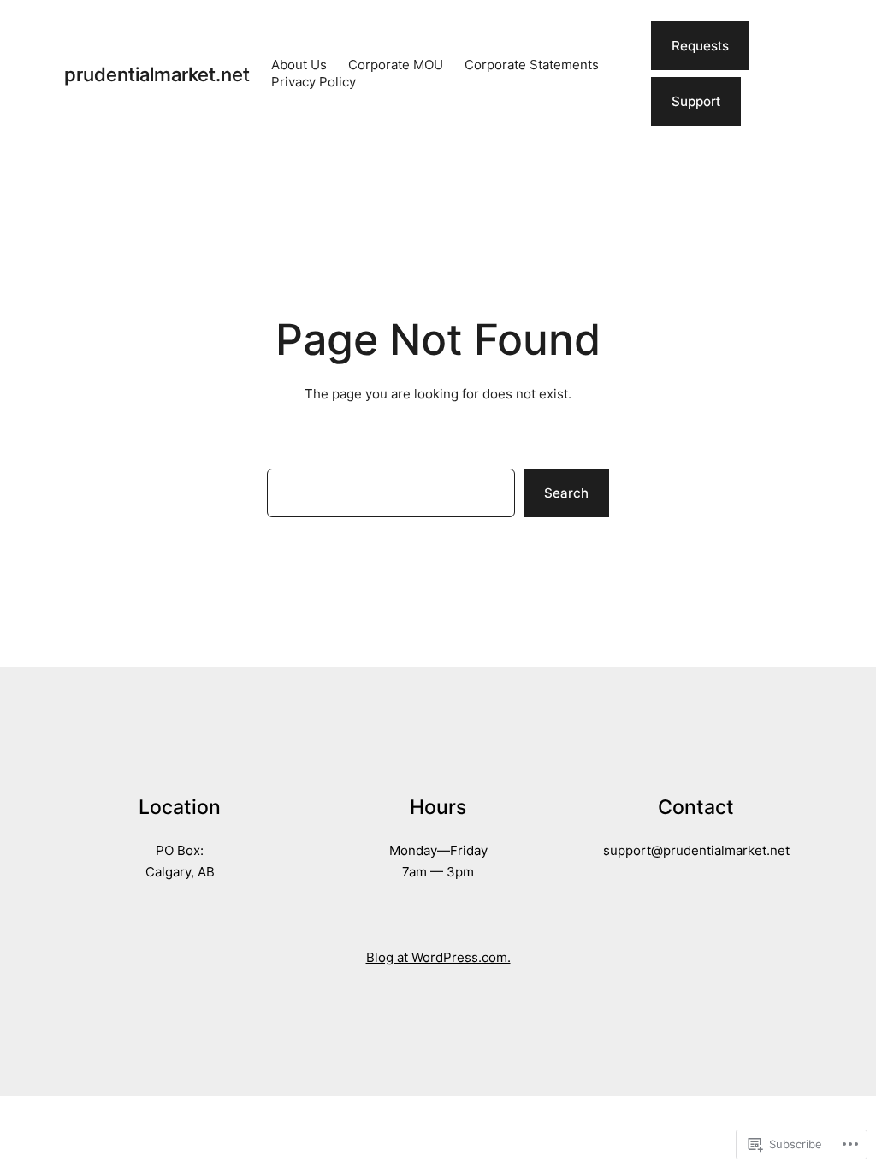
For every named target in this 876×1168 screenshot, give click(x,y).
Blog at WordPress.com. (438, 957)
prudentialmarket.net (157, 74)
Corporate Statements (532, 64)
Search (566, 493)
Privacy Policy (313, 82)
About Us (299, 64)
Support (696, 101)
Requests (700, 46)
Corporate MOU (395, 64)
